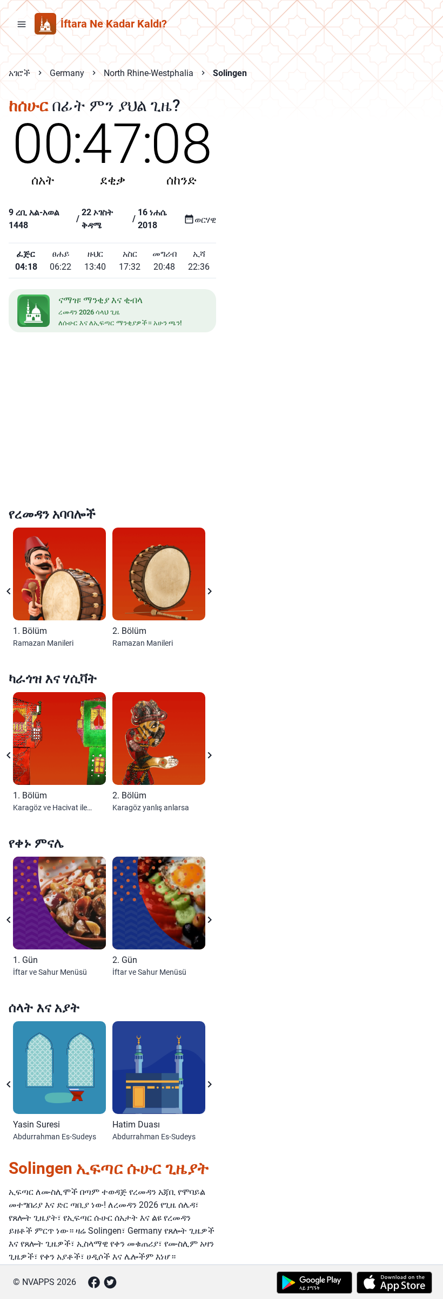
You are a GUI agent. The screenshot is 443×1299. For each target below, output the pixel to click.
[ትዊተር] (110, 1282)
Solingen (230, 73)
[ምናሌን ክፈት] (22, 24)
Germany (67, 73)
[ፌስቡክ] (94, 1282)
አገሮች (19, 73)
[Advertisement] (112, 421)
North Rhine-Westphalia (148, 73)
